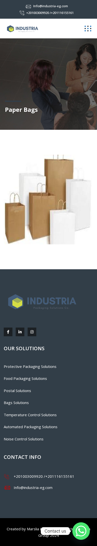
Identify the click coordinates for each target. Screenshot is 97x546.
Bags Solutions (16, 402)
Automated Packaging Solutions (30, 426)
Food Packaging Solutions (25, 378)
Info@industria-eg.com (50, 6)
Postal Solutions (17, 390)
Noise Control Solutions (24, 438)
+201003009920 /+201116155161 (50, 12)
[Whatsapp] (81, 531)
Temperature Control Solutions (30, 414)
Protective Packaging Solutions (30, 366)
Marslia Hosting (40, 528)
